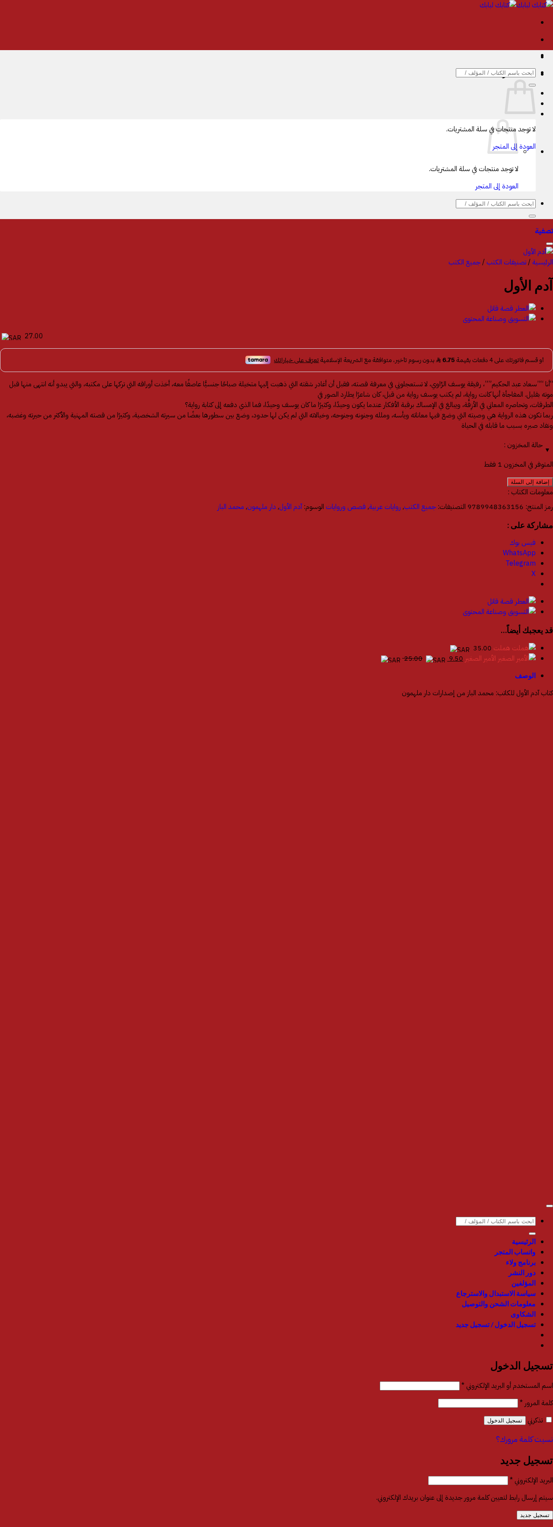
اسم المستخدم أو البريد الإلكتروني (507, 1386)
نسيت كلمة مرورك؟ (524, 1439)
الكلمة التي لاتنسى (530, 816)
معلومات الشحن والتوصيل (499, 1303)
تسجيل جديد (535, 1515)
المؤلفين (524, 1283)
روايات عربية (385, 507)
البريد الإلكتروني (531, 1480)
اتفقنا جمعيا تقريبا (531, 934)
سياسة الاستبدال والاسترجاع (496, 1293)
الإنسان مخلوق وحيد (526, 875)
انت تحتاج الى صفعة (527, 1052)
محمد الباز (230, 507)
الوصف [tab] (525, 675)
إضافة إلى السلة (530, 482)
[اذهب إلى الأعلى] (549, 1206)
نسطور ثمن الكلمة (529, 993)
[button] (544, 231)
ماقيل (545, 1169)
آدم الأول (290, 507)
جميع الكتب (464, 262)
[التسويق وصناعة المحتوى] (499, 319)
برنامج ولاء (521, 1262)
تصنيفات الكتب (506, 262)
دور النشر (522, 1272)
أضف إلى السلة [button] (533, 782)
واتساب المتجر (515, 1251)
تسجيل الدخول (504, 1420)
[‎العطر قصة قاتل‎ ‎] (511, 308)
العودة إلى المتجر (496, 186)
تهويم (546, 1110)
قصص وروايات (346, 507)
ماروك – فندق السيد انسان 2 (514, 758)
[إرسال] (532, 216)
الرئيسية (542, 262)
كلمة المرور (536, 1403)
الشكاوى (523, 1314)
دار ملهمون (261, 507)
